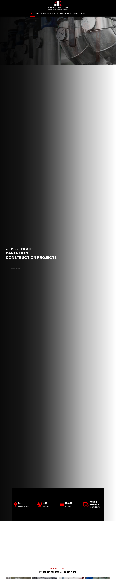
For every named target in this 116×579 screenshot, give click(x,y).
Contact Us (15, 268)
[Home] (58, 5)
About (38, 13)
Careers (75, 13)
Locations (55, 13)
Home (32, 13)
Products (46, 13)
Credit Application (65, 13)
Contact (82, 13)
